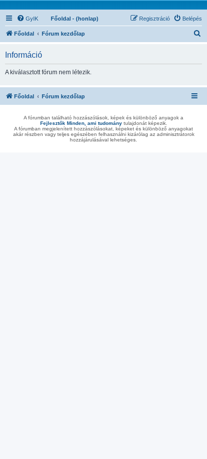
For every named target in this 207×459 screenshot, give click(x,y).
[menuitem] (27, 19)
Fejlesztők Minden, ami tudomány (81, 123)
